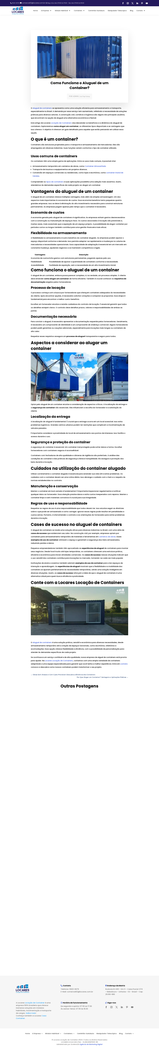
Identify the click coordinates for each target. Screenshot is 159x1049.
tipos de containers (54, 182)
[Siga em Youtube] (147, 3)
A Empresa (36, 1033)
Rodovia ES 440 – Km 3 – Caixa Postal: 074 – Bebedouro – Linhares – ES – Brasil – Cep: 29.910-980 (124, 992)
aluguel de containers (42, 108)
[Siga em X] (132, 3)
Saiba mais (31, 1013)
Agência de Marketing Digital (91, 1044)
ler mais (26, 779)
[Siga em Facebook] (123, 3)
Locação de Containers (61, 123)
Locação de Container (35, 1003)
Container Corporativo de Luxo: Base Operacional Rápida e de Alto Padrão (66, 864)
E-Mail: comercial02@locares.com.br (77, 991)
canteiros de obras (107, 536)
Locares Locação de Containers (59, 660)
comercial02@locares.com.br (33, 3)
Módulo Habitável (52, 1033)
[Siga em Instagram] (128, 3)
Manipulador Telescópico (106, 1033)
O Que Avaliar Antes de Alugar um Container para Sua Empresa (60, 770)
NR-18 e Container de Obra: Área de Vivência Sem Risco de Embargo (62, 957)
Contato (128, 1033)
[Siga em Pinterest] (142, 3)
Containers (68, 1033)
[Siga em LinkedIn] (137, 3)
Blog (121, 1033)
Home (27, 1033)
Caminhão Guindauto (85, 1033)
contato (124, 664)
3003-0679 (15, 3)
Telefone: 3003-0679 (70, 989)
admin (76, 96)
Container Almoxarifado (95, 166)
